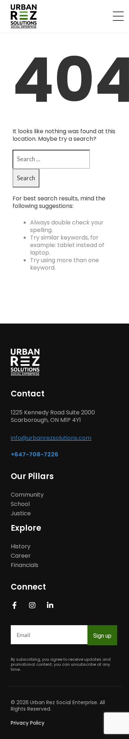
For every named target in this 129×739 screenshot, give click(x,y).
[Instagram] (32, 605)
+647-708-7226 (34, 454)
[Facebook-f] (14, 605)
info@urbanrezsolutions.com (51, 438)
